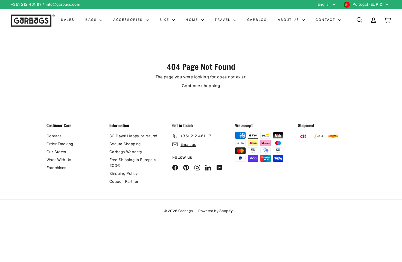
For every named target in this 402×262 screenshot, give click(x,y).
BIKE (165, 20)
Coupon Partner (123, 181)
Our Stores (56, 151)
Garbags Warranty (125, 151)
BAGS (91, 20)
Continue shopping (201, 85)
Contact (53, 135)
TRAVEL (223, 20)
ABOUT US (289, 20)
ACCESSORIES (128, 20)
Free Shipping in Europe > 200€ (132, 162)
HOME (193, 20)
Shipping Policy (123, 173)
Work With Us (58, 159)
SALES (67, 20)
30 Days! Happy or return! (133, 135)
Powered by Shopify (215, 211)
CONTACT (326, 20)
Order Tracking (59, 143)
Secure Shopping (125, 143)
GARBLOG (257, 20)
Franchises (56, 167)
